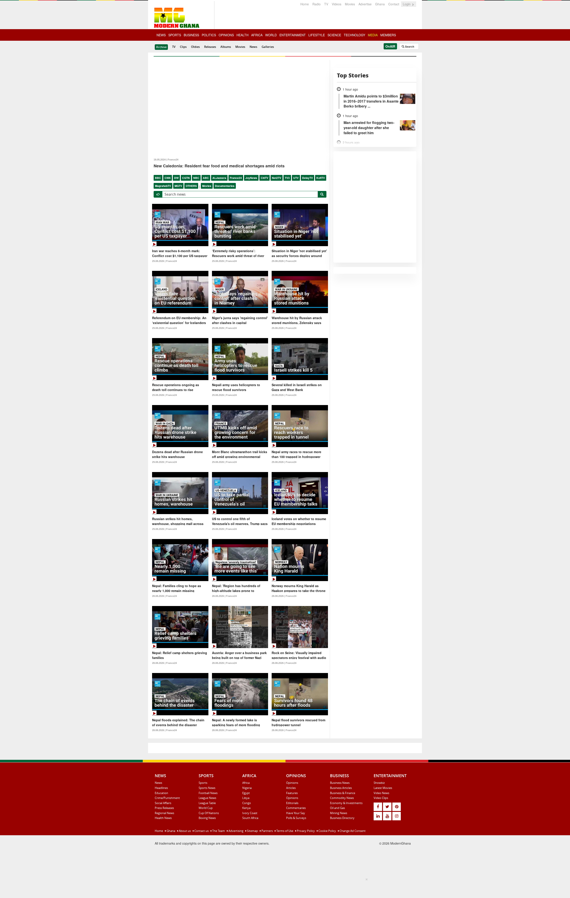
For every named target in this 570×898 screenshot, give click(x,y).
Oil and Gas (337, 808)
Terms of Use (284, 831)
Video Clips (381, 798)
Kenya (246, 808)
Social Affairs (163, 803)
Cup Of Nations (209, 813)
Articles (291, 788)
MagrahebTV (163, 186)
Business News (340, 783)
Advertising (235, 831)
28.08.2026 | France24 (164, 596)
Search (409, 47)
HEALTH (242, 35)
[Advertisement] (283, 887)
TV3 (287, 178)
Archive (161, 47)
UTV (296, 178)
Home (304, 4)
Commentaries (296, 808)
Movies (350, 4)
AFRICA (257, 35)
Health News (163, 818)
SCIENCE (334, 35)
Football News (208, 793)
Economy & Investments (346, 803)
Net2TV (276, 178)
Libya (245, 798)
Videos (336, 4)
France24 (236, 178)
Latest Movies (383, 788)
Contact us (201, 831)
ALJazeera (219, 178)
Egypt (246, 793)
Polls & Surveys (296, 818)
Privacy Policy (305, 831)
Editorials (292, 803)
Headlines (161, 788)
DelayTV (307, 178)
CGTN (186, 178)
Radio (316, 4)
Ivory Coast (249, 813)
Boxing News (207, 818)
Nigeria (247, 788)
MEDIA (373, 35)
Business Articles (341, 788)
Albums (225, 47)
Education (161, 793)
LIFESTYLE (316, 35)
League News (207, 798)
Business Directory (342, 818)
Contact (393, 4)
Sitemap (252, 831)
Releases (210, 47)
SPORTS (174, 35)
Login (407, 4)
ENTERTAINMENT (292, 35)
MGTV (178, 186)
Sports (203, 783)
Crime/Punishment (167, 798)
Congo (246, 803)
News (253, 47)
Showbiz (379, 783)
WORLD (271, 35)
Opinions (292, 783)
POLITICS (209, 35)
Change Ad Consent (352, 831)
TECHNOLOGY (354, 35)
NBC (196, 178)
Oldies (195, 47)
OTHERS (191, 186)
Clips (183, 47)
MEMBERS (388, 35)
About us (184, 831)
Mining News (338, 813)
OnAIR (390, 46)
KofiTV (320, 178)
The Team (218, 831)
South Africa (250, 818)
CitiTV (264, 178)
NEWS (161, 35)
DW (176, 178)
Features (292, 793)
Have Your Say (295, 813)
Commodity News (342, 798)
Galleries (268, 47)
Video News (381, 793)
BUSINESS (191, 35)
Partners (267, 831)
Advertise (365, 4)
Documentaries (224, 186)
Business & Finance (342, 793)
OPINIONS (226, 35)
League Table (207, 803)
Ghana (380, 4)
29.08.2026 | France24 (164, 261)
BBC (158, 178)
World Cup (206, 808)
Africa (246, 783)
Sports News (207, 788)
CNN (168, 178)
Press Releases (164, 808)
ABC (206, 178)
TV (326, 4)
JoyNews (251, 178)
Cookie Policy (327, 831)
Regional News (164, 813)
